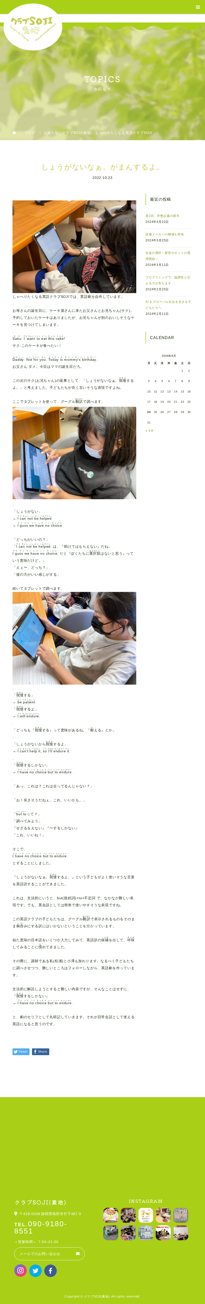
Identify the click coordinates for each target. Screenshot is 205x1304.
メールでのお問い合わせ (40, 1254)
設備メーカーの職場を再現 (165, 234)
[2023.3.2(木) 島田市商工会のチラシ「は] (145, 1232)
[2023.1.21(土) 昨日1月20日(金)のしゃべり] (180, 1232)
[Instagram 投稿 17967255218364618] (145, 1215)
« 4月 (150, 431)
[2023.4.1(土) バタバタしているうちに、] (110, 1232)
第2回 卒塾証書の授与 (163, 216)
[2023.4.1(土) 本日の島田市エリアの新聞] (180, 1215)
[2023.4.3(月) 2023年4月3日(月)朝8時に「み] (163, 1215)
